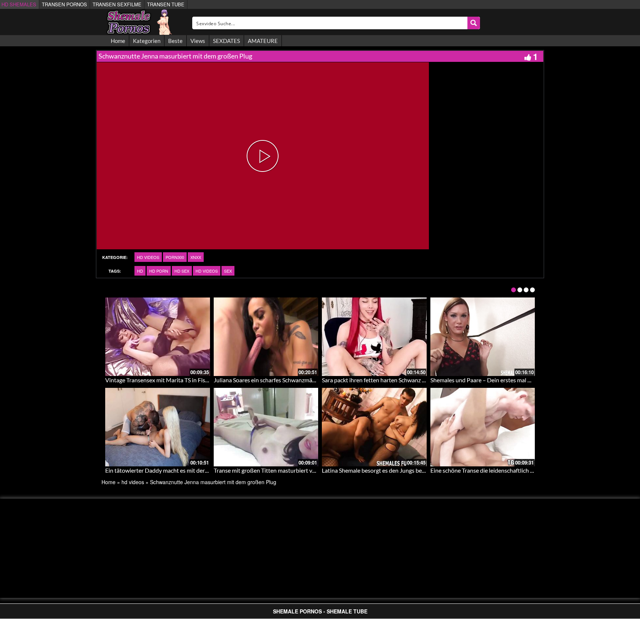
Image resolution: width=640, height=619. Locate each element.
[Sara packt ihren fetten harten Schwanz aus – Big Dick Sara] (374, 336)
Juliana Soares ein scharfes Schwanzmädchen (271, 379)
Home (118, 40)
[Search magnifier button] (473, 23)
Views (197, 40)
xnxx (195, 257)
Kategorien (146, 40)
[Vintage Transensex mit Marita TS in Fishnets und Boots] (157, 336)
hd (140, 271)
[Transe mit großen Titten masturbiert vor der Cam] (266, 427)
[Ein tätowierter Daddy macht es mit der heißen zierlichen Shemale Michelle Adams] (157, 427)
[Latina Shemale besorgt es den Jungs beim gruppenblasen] (374, 427)
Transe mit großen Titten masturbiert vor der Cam (277, 470)
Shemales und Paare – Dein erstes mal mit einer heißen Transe (508, 379)
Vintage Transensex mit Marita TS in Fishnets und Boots (176, 379)
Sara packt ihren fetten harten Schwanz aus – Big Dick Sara (395, 379)
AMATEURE (263, 40)
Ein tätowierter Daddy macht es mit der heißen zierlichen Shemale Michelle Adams (209, 470)
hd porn (158, 271)
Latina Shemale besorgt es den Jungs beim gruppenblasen (394, 470)
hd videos (148, 257)
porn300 (175, 257)
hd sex (181, 271)
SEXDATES (226, 40)
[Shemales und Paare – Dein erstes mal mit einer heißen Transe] (482, 336)
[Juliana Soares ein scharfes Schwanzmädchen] (266, 336)
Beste (175, 40)
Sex (228, 271)
